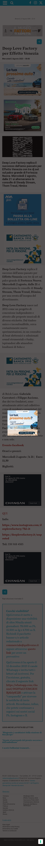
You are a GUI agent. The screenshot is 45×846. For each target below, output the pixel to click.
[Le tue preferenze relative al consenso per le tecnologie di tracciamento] (40, 841)
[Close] (37, 410)
